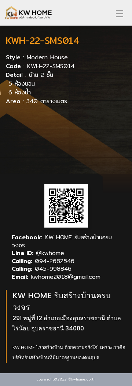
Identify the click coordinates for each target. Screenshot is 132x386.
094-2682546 (54, 261)
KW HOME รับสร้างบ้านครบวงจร (62, 241)
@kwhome (50, 253)
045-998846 (53, 268)
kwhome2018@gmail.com (65, 276)
